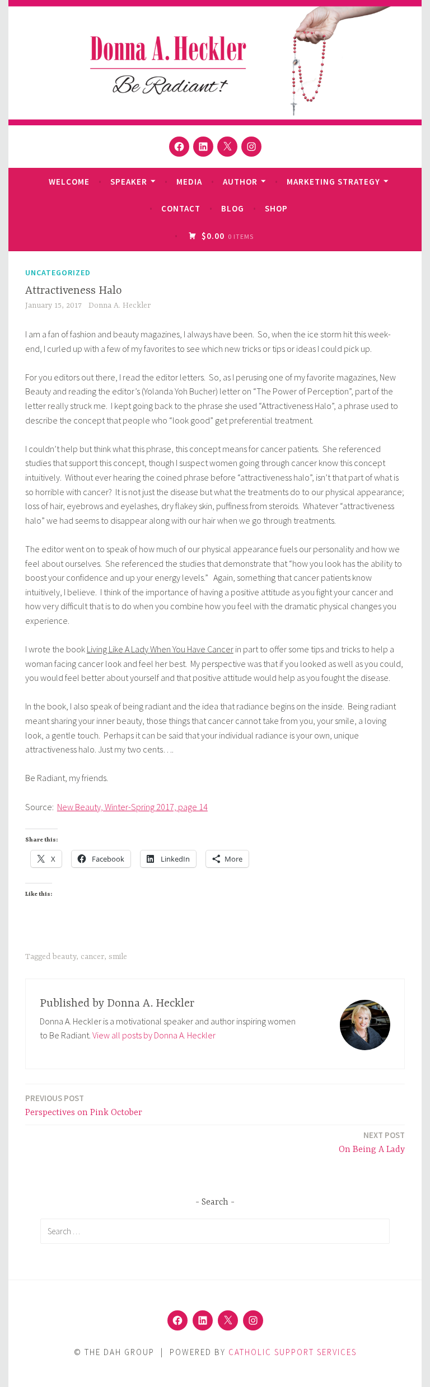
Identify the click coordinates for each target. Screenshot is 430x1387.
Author (240, 181)
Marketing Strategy (333, 181)
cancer (92, 956)
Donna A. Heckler (119, 305)
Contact (180, 208)
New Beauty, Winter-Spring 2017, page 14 (132, 806)
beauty (64, 956)
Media (189, 181)
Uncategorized (58, 272)
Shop (276, 208)
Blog (232, 208)
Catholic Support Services (292, 1352)
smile (118, 956)
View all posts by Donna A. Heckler (154, 1035)
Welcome (69, 181)
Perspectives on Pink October (83, 1105)
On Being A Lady (372, 1142)
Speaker (128, 181)
